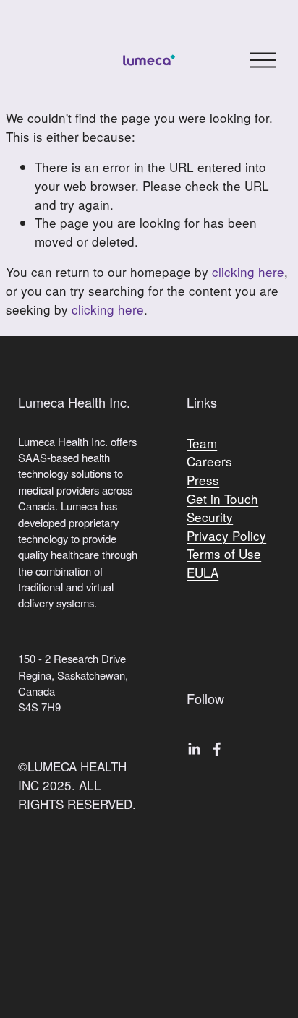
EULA (202, 572)
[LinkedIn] (194, 749)
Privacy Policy (226, 535)
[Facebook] (217, 749)
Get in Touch (222, 498)
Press (203, 480)
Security (210, 517)
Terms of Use (224, 553)
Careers (209, 461)
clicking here (248, 271)
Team (202, 443)
